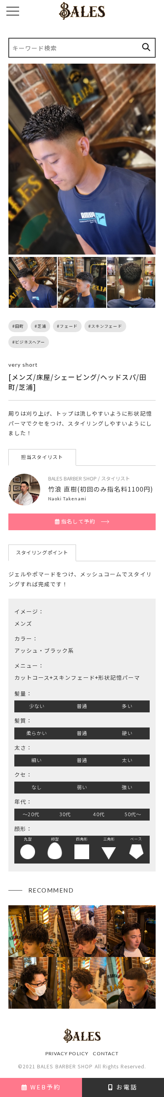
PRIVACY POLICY (66, 1053)
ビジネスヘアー (30, 342)
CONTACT (106, 1053)
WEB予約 (44, 1087)
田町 (19, 326)
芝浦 (41, 326)
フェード (68, 326)
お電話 (126, 1087)
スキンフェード (106, 326)
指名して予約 (77, 521)
